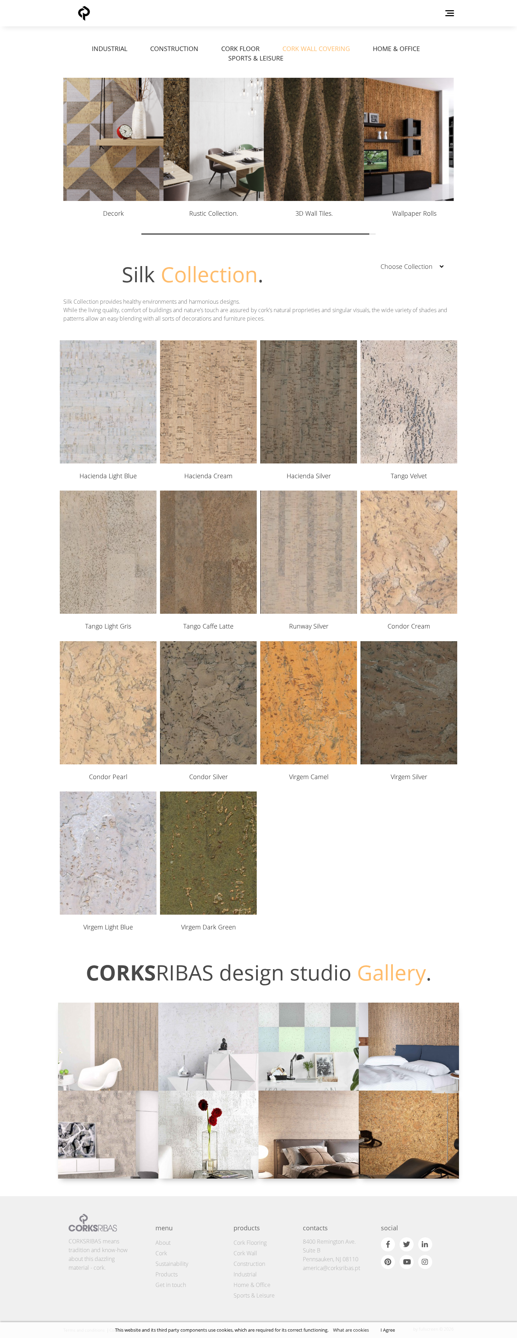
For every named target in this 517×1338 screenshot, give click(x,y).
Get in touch (170, 1285)
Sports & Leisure (254, 1295)
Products (166, 1274)
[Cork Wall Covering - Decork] (208, 1047)
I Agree (388, 1330)
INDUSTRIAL (109, 48)
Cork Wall (245, 1253)
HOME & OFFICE (396, 48)
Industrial (245, 1274)
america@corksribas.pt (331, 1268)
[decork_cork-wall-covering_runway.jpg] (108, 1047)
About (163, 1243)
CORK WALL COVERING (316, 48)
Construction (249, 1264)
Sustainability (171, 1264)
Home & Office (252, 1285)
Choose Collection (407, 266)
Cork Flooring (250, 1243)
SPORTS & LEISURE (255, 58)
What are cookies (351, 1330)
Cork (161, 1253)
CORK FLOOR (240, 48)
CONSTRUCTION (174, 48)
